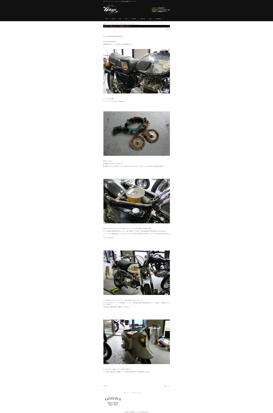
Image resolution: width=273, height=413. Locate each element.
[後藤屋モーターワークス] (110, 15)
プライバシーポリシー (137, 392)
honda (117, 24)
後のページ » (167, 386)
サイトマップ (127, 392)
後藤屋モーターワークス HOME (108, 24)
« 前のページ (106, 386)
